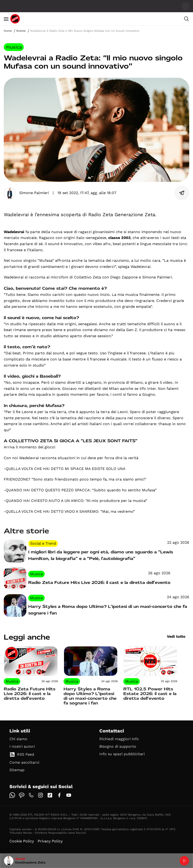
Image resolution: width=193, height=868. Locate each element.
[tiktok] (50, 795)
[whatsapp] (12, 795)
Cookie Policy (21, 841)
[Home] (15, 18)
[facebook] (59, 795)
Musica (14, 47)
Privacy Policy (50, 841)
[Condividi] (182, 193)
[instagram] (40, 795)
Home (8, 30)
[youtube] (69, 795)
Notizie (21, 30)
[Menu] (6, 18)
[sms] (21, 795)
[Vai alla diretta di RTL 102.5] (184, 860)
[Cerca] (186, 19)
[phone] (31, 795)
